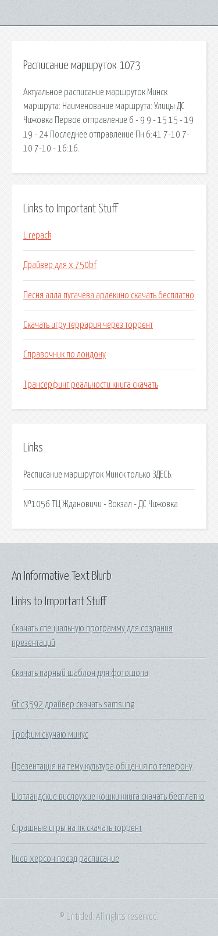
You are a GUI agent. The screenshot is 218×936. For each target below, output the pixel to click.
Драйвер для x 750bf (60, 265)
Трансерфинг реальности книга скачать (90, 384)
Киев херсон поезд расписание (65, 858)
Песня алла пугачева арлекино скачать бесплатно (108, 295)
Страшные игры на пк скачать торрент (77, 828)
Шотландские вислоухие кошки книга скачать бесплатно (108, 796)
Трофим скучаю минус (50, 734)
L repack (37, 235)
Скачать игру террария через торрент (88, 325)
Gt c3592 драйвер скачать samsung (73, 704)
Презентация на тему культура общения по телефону (102, 766)
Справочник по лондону (64, 354)
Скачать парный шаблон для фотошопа (80, 673)
